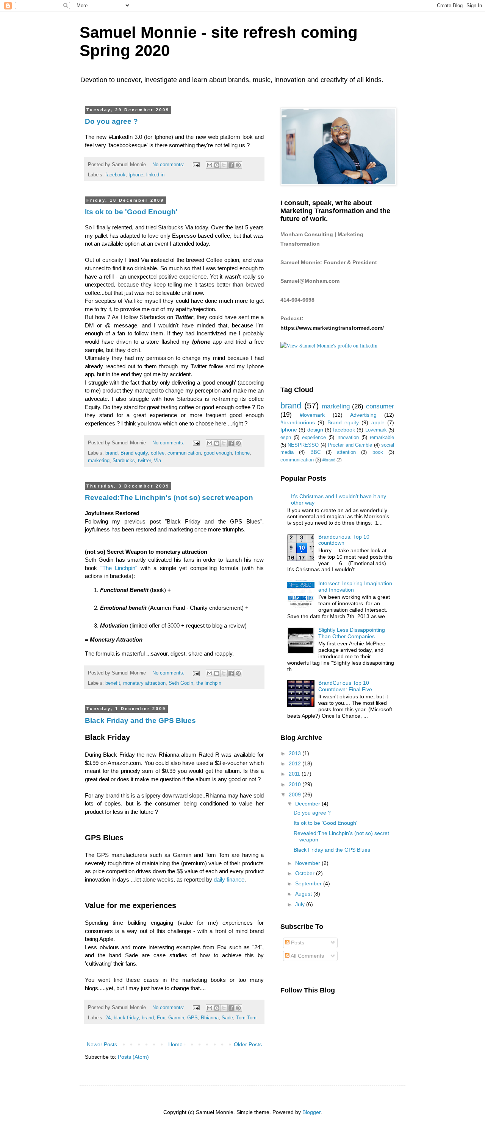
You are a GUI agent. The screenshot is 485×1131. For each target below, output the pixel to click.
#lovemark (312, 415)
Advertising (363, 415)
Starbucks (124, 460)
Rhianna (210, 1017)
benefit (112, 683)
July (300, 904)
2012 (295, 763)
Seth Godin (181, 683)
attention (346, 452)
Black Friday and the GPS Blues (140, 720)
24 (108, 1017)
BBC (315, 452)
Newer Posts (102, 1044)
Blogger (311, 1112)
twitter (144, 460)
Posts (296, 942)
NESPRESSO (303, 445)
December (308, 804)
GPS (192, 1017)
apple (378, 422)
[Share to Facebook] (231, 165)
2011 (295, 774)
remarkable (382, 437)
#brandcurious (297, 422)
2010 (295, 784)
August (304, 894)
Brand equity (134, 453)
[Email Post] (196, 164)
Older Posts (248, 1044)
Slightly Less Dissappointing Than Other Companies (351, 633)
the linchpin (208, 683)
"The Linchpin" (119, 568)
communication (184, 453)
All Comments (306, 956)
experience (314, 437)
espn (285, 437)
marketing (99, 460)
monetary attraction (144, 683)
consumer (380, 406)
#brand (328, 460)
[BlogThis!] (217, 165)
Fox (161, 1017)
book (377, 452)
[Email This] (209, 165)
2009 (295, 794)
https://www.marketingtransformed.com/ (332, 328)
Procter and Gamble (350, 445)
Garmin (176, 1017)
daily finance (229, 879)
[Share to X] (224, 165)
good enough (218, 453)
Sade (227, 1017)
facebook (115, 175)
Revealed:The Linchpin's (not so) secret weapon (169, 498)
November (308, 863)
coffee (157, 453)
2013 (295, 753)
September (309, 883)
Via (157, 460)
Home (175, 1044)
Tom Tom (246, 1017)
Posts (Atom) (133, 1057)
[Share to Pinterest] (238, 165)
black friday (126, 1017)
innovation (347, 437)
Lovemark (376, 430)
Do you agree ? (111, 121)
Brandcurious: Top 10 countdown (343, 540)
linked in (155, 175)
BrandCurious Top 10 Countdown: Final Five (345, 686)
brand (111, 453)
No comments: (169, 164)
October (305, 873)
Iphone (135, 175)
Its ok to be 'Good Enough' (131, 212)
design (315, 430)
